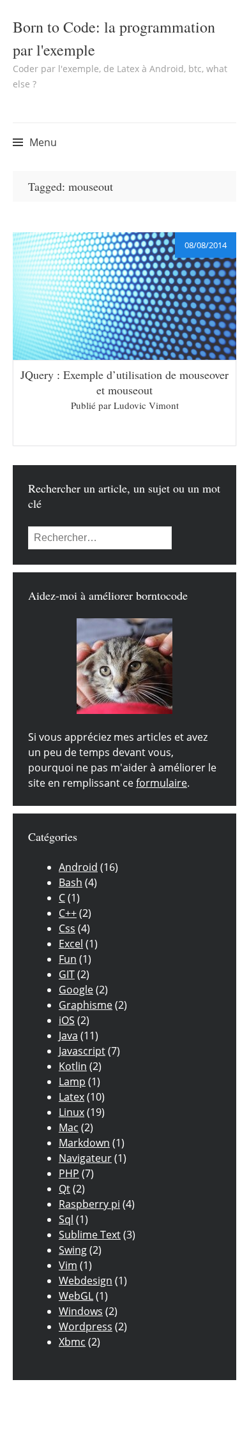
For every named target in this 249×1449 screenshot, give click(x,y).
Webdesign (85, 1281)
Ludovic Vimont (146, 405)
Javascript (82, 1051)
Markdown (84, 1143)
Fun (68, 959)
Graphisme (85, 1005)
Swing (73, 1250)
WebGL (76, 1296)
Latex (71, 1097)
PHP (69, 1173)
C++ (68, 913)
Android (78, 867)
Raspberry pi (89, 1204)
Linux (71, 1112)
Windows (81, 1311)
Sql (66, 1219)
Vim (68, 1265)
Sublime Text (90, 1235)
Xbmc (72, 1342)
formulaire (161, 783)
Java (68, 1036)
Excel (71, 944)
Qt (64, 1189)
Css (67, 928)
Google (76, 990)
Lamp (72, 1081)
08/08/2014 (206, 245)
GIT (67, 974)
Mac (69, 1127)
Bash (70, 882)
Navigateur (85, 1158)
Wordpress (85, 1326)
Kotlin (73, 1066)
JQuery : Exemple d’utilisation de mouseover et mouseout (124, 382)
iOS (67, 1020)
